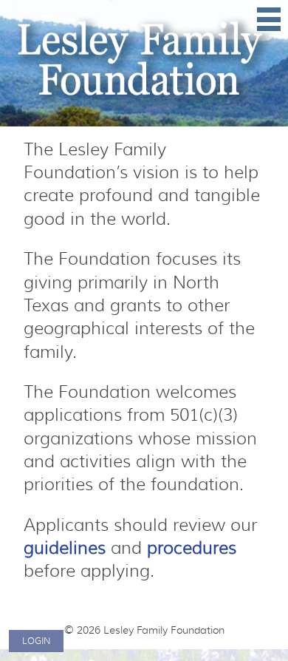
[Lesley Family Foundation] (144, 63)
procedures (191, 548)
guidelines (65, 548)
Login (36, 640)
